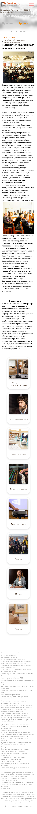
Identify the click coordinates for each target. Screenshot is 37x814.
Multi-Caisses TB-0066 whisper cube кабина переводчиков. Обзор (16, 671)
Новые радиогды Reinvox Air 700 (12, 678)
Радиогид (4, 684)
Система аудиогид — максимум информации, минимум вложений (16, 721)
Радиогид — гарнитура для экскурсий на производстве (14, 727)
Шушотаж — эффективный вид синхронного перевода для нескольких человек (16, 744)
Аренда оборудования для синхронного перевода (15, 765)
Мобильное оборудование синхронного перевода (15, 769)
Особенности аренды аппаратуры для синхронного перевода (14, 779)
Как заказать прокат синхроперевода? (14, 776)
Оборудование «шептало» (10, 747)
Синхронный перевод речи (10, 761)
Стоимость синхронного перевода (13, 757)
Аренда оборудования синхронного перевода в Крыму (17, 681)
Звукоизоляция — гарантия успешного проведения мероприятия (14, 702)
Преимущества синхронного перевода (14, 713)
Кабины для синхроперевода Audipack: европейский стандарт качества (14, 710)
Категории (18, 31)
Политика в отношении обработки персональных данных (13, 654)
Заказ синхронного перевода (11, 759)
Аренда (23, 23)
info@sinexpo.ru (8, 12)
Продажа (7, 23)
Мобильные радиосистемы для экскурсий (15, 732)
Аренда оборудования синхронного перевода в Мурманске (17, 687)
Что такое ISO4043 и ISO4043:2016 (13, 659)
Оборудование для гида (9, 730)
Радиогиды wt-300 (7, 789)
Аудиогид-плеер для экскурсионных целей (16, 718)
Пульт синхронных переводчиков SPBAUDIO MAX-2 (18, 675)
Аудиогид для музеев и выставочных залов (15, 724)
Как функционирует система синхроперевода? (17, 782)
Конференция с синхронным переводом (15, 749)
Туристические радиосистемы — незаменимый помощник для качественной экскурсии (17, 735)
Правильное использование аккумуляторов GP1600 (16, 691)
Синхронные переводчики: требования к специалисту (15, 754)
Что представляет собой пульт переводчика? (17, 705)
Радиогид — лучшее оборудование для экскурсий (14, 740)
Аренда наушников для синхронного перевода (17, 772)
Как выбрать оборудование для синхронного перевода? (16, 785)
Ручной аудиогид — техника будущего (14, 716)
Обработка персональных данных (18, 806)
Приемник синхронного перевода (13, 751)
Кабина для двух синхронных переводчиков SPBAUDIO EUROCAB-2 (16, 666)
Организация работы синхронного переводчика (18, 774)
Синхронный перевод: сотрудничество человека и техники (14, 698)
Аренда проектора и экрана (10, 695)
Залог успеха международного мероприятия (16, 707)
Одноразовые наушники (9, 657)
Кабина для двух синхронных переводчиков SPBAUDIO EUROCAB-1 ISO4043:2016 (16, 662)
